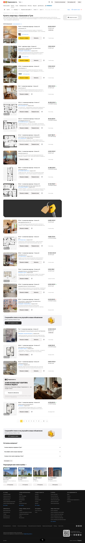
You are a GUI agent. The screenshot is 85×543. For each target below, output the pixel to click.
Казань (20, 501)
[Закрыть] (81, 9)
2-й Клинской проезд (22, 363)
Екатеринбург (22, 499)
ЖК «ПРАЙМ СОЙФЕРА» (23, 187)
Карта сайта (60, 525)
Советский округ (54, 494)
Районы (20, 510)
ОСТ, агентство (25, 34)
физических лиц (14, 396)
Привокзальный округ (55, 499)
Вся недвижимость (7, 525)
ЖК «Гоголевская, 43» (22, 105)
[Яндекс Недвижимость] (10, 2)
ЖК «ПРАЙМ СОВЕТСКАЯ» (23, 170)
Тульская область (21, 48)
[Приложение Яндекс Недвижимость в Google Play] (76, 534)
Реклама (14, 525)
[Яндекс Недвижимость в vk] (76, 526)
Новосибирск (22, 497)
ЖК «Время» (20, 405)
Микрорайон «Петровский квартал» (25, 333)
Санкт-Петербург (22, 496)
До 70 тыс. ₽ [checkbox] (25, 210)
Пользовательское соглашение (34, 525)
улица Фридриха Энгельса (23, 120)
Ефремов (37, 497)
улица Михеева (21, 28)
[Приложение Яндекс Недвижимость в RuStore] (80, 534)
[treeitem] (6, 5)
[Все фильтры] (4, 9)
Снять (36, 512)
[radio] (24, 421)
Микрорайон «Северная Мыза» (24, 50)
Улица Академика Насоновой (9, 501)
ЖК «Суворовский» (22, 138)
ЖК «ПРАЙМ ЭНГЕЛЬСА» (23, 121)
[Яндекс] (79, 540)
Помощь (55, 525)
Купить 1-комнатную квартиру (57, 517)
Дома (68, 494)
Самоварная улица (22, 254)
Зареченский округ (55, 501)
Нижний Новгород (23, 503)
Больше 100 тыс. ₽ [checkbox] (10, 213)
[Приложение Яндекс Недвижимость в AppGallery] (78, 534)
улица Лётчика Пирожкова (39, 331)
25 (43, 421)
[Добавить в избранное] (43, 38)
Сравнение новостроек (24, 514)
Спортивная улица (22, 169)
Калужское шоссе (7, 496)
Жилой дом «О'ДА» (22, 272)
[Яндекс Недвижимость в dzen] (79, 526)
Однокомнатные (6, 512)
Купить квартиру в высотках (56, 515)
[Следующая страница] (46, 421)
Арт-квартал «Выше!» (22, 348)
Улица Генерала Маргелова (8, 503)
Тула (19, 104)
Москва (20, 494)
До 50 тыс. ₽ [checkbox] (17, 210)
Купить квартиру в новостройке (57, 512)
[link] (79, 2)
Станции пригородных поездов (25, 512)
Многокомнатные (6, 510)
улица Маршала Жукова (32, 271)
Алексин (36, 494)
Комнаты (69, 501)
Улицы (20, 515)
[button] (52, 2)
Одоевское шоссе (7, 497)
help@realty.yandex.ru (28, 533)
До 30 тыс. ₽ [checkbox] (9, 210)
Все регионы (21, 517)
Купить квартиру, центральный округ (58, 519)
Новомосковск (38, 499)
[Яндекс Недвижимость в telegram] (81, 526)
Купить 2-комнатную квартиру (57, 514)
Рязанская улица (6, 499)
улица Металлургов (22, 153)
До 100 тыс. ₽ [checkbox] (33, 210)
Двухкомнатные (6, 515)
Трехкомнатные (6, 517)
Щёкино (36, 503)
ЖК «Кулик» (20, 364)
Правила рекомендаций (47, 525)
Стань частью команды (22, 525)
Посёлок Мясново (54, 496)
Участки (68, 496)
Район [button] (68, 9)
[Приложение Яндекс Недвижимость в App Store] (74, 534)
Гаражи (68, 497)
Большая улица (29, 404)
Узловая (36, 501)
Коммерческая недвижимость (73, 499)
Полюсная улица (30, 286)
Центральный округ (55, 497)
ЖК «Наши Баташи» (22, 256)
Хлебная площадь (6, 494)
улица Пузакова (21, 88)
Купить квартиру (54, 510)
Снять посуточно (38, 510)
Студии (4, 514)
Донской (37, 496)
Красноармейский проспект (23, 222)
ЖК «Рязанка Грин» (22, 239)
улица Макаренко (21, 68)
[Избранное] (49, 2)
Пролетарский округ (55, 503)
